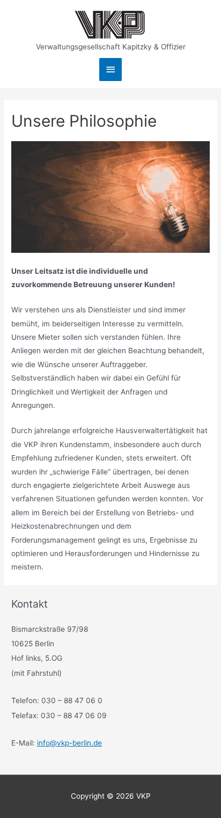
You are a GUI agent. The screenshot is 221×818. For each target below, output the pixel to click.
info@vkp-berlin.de (69, 743)
